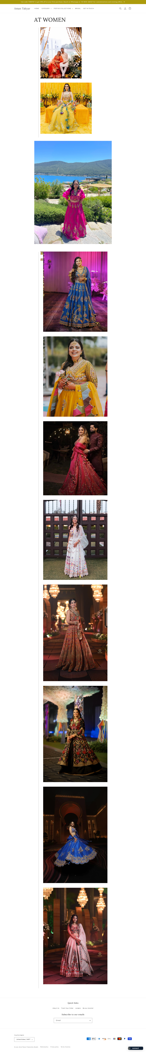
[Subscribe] (89, 1020)
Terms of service (65, 1047)
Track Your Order (67, 1008)
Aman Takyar (22, 1047)
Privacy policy (54, 1047)
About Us (56, 1008)
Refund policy (44, 1047)
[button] (46, 8)
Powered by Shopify (32, 1047)
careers (78, 1008)
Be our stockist (88, 1008)
